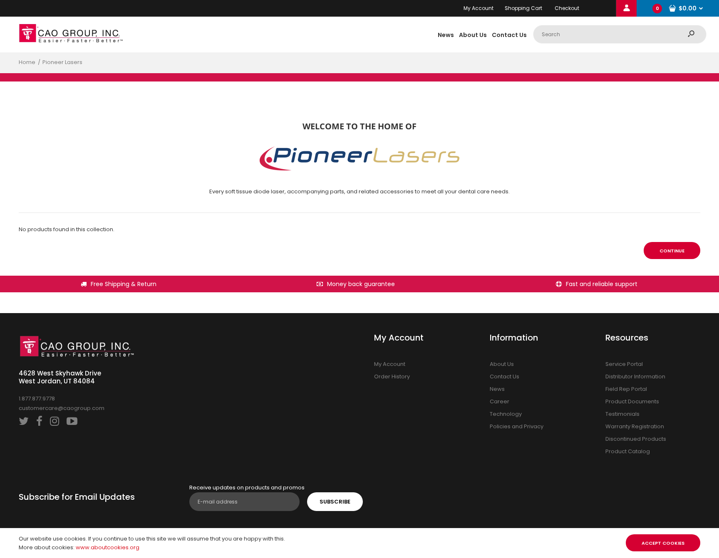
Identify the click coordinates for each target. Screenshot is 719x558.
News (497, 389)
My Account (478, 8)
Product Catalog (627, 451)
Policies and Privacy (516, 426)
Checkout (567, 8)
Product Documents (632, 401)
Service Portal (624, 364)
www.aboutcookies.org (107, 547)
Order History (392, 376)
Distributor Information (635, 376)
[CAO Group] (71, 40)
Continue (671, 250)
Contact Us (504, 376)
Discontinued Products (635, 439)
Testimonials (622, 414)
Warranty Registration (634, 426)
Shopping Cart (523, 8)
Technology (506, 414)
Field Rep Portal (626, 389)
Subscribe (335, 502)
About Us (502, 364)
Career (499, 401)
